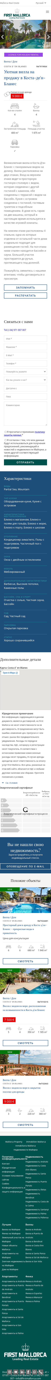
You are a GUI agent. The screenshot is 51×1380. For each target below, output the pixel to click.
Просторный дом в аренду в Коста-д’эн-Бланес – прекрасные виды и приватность (25, 929)
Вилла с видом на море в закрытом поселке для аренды (21, 1089)
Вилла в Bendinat (34, 1241)
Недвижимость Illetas (36, 1189)
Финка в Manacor (34, 1297)
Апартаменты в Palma (13, 1333)
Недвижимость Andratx (37, 1161)
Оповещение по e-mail (25, 866)
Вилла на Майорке (11, 1229)
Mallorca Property (13, 1141)
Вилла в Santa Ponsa (35, 1253)
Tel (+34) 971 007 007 (15, 330)
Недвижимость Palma (36, 1213)
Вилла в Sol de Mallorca (37, 1257)
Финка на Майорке (11, 1233)
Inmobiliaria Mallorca (25, 1145)
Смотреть (25, 961)
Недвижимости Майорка (26, 1149)
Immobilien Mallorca (36, 1141)
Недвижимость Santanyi (37, 1209)
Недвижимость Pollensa (37, 1217)
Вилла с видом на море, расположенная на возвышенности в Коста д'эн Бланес (24, 1008)
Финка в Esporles (34, 1293)
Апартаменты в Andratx (13, 1281)
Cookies (5, 1183)
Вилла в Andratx (33, 1229)
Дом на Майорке (10, 1269)
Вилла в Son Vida (34, 1261)
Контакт (6, 1163)
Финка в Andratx (34, 1281)
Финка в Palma (33, 1301)
